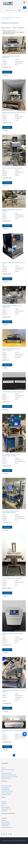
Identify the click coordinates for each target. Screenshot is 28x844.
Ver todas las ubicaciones (6, 827)
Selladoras (18, 17)
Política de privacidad (6, 778)
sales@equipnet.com (6, 824)
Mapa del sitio (4, 810)
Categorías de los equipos (9, 17)
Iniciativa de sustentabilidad (7, 769)
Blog (2, 771)
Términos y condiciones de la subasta (9, 776)
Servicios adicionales (5, 794)
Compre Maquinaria (5, 787)
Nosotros (3, 768)
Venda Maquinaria (5, 789)
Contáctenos (4, 803)
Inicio (2, 17)
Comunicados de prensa (6, 773)
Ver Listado (7, 72)
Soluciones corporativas (6, 785)
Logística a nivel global (6, 793)
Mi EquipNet (4, 802)
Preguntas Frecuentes (6, 809)
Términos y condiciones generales (8, 775)
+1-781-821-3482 (5, 825)
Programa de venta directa (7, 791)
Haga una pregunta (5, 807)
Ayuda (2, 805)
